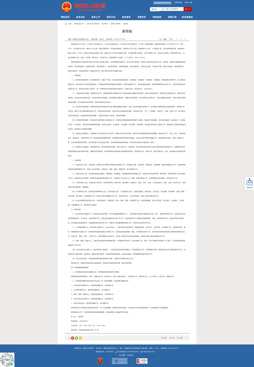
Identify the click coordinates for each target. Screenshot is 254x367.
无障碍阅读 (178, 2)
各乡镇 (125, 24)
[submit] (188, 9)
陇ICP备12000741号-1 (147, 352)
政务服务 (126, 17)
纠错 (165, 338)
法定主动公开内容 (93, 24)
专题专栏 (141, 17)
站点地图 (122, 355)
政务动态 (80, 17)
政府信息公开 (79, 24)
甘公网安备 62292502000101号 (128, 352)
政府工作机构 (115, 24)
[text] (172, 9)
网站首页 (65, 17)
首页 (70, 24)
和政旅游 (157, 17)
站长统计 (130, 355)
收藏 (164, 39)
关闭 (181, 338)
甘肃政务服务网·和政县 (162, 3)
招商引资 (172, 17)
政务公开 (95, 17)
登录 (186, 2)
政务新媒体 (187, 17)
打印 (173, 338)
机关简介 (105, 24)
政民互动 (111, 17)
